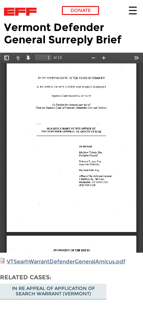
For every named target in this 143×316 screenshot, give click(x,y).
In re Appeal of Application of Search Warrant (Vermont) (53, 291)
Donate (81, 10)
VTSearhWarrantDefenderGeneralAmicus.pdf (66, 261)
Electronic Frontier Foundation (22, 12)
